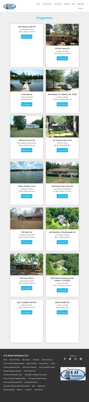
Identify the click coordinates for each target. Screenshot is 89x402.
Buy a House (58, 4)
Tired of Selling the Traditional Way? (14, 378)
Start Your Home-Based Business (13, 363)
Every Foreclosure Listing (47, 367)
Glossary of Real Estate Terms (12, 374)
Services (80, 8)
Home (38, 4)
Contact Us (28, 389)
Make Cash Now (32, 363)
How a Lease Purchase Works (12, 382)
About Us (19, 389)
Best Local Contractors (30, 367)
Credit (53, 363)
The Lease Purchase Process (37, 378)
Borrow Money (43, 363)
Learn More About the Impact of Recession (16, 386)
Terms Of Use (38, 389)
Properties (67, 4)
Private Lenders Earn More (11, 367)
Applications (80, 4)
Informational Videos (31, 382)
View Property (26, 36)
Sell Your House (47, 4)
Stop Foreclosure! (47, 359)
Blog (73, 4)
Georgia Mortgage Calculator (12, 371)
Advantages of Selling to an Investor (36, 374)
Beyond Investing (8, 389)
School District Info (29, 371)
